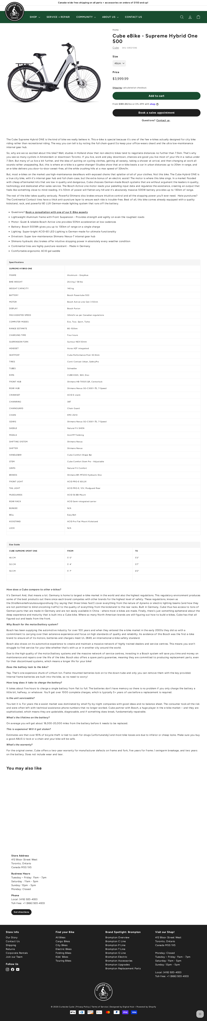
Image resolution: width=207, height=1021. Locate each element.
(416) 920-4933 (172, 972)
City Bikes (62, 945)
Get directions (21, 912)
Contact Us (133, 17)
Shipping (117, 87)
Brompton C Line (115, 941)
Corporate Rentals (17, 953)
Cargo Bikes (63, 941)
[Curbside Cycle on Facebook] (12, 969)
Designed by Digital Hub (122, 1007)
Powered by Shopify (146, 1007)
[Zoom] (54, 73)
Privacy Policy (83, 1007)
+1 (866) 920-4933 (178, 976)
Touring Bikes (63, 960)
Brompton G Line (115, 953)
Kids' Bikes (62, 956)
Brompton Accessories (118, 960)
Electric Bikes (64, 949)
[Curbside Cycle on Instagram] (7, 969)
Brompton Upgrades (117, 964)
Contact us (163, 120)
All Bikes (60, 937)
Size (115, 56)
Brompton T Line (115, 949)
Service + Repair (58, 17)
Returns (10, 949)
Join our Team (14, 956)
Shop (34, 17)
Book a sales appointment (156, 112)
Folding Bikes (63, 953)
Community (84, 17)
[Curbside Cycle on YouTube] (17, 969)
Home (116, 30)
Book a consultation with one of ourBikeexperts (57, 212)
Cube (116, 47)
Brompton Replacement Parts (123, 968)
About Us (109, 17)
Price (116, 72)
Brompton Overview (117, 937)
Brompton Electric (116, 956)
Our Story (12, 937)
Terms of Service (100, 1007)
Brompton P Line (115, 945)
